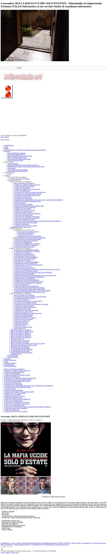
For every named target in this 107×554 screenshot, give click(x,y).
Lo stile (13, 543)
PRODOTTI (67, 543)
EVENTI (95, 543)
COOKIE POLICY (37, 544)
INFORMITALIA (5, 543)
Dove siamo (102, 543)
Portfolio (18, 543)
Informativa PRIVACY (25, 544)
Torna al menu (15, 552)
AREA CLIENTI (76, 543)
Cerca (19, 68)
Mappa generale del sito (62, 544)
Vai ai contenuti (5, 137)
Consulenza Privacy (87, 543)
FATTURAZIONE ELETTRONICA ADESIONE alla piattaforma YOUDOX (42, 543)
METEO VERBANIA (7, 544)
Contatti (16, 544)
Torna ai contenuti (5, 552)
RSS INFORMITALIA (49, 544)
